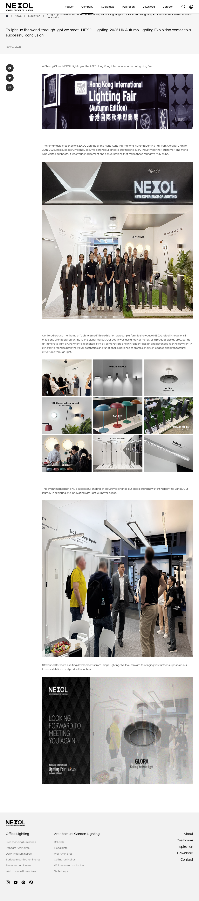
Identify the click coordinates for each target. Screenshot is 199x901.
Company (87, 6)
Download (148, 6)
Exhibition (34, 16)
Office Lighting (17, 834)
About (188, 834)
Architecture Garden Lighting (77, 834)
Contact (168, 6)
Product (69, 6)
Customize (107, 6)
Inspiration (128, 6)
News (18, 16)
